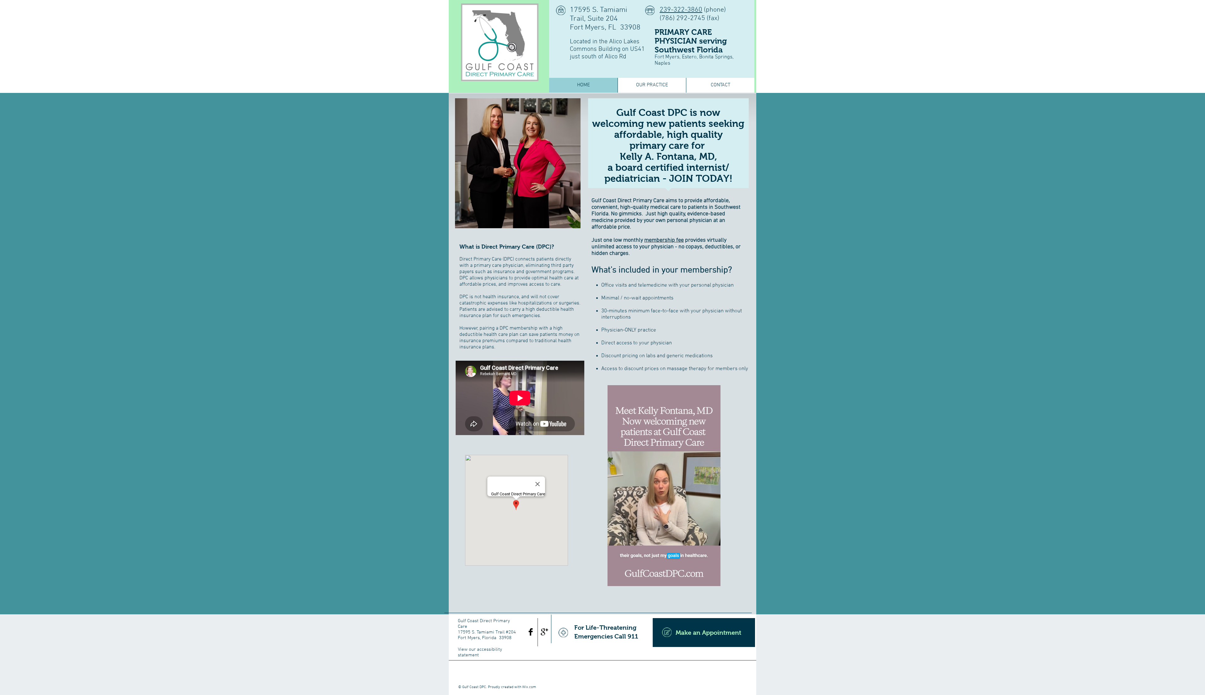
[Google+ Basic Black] (544, 632)
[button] (712, 579)
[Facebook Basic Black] (530, 632)
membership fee (664, 240)
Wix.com (529, 687)
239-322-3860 (681, 10)
